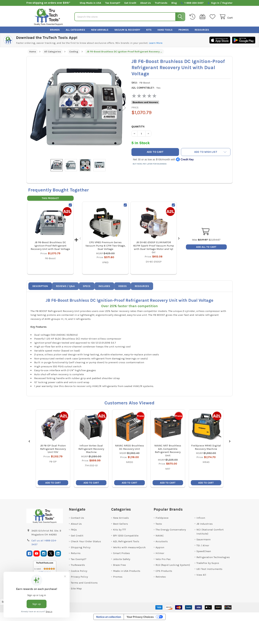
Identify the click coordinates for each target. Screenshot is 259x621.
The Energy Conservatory (171, 529)
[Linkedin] (58, 553)
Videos (122, 286)
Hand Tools (165, 29)
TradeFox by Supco (207, 563)
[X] (51, 553)
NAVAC (160, 535)
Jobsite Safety (121, 559)
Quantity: (138, 126)
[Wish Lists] (213, 17)
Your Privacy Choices (140, 617)
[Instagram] (44, 553)
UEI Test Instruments (209, 569)
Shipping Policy (80, 547)
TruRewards (78, 564)
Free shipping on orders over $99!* (48, 2)
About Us (145, 2)
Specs (86, 286)
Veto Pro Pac (163, 559)
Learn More (155, 42)
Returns (76, 553)
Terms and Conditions (84, 582)
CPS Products (164, 570)
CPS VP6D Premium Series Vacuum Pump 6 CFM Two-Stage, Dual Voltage (105, 246)
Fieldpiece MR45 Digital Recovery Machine (206, 447)
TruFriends (161, 2)
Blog (174, 2)
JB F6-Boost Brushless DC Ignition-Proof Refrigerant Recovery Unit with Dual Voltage (50, 246)
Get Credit (130, 2)
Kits (149, 29)
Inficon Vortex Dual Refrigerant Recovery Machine (91, 449)
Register (227, 2)
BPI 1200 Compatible (125, 535)
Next (124, 107)
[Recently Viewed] (193, 17)
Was (200, 239)
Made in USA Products (126, 570)
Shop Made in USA (90, 2)
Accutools (162, 541)
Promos (183, 29)
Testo (159, 523)
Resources (202, 29)
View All (201, 574)
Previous (32, 107)
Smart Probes (121, 553)
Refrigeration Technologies (213, 557)
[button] (205, 152)
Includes (104, 286)
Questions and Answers (145, 102)
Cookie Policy (79, 570)
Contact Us (77, 517)
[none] (78, 107)
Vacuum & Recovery (127, 29)
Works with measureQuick (129, 547)
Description (40, 286)
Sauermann (203, 539)
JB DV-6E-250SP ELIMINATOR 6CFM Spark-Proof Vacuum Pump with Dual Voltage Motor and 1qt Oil (153, 247)
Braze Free (119, 564)
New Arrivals (99, 29)
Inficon (200, 517)
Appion (160, 547)
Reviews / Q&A (65, 286)
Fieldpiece (162, 517)
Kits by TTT (119, 529)
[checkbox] (70, 205)
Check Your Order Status (86, 541)
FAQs (74, 529)
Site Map (76, 588)
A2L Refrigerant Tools (126, 541)
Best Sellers (120, 523)
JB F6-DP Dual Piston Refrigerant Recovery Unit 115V (53, 449)
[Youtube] (36, 553)
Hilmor (160, 553)
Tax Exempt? (112, 2)
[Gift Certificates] (203, 17)
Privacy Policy (79, 576)
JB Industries (204, 523)
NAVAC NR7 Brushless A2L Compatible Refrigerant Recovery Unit (167, 450)
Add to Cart (53, 482)
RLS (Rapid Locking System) (173, 564)
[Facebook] (29, 553)
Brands (55, 29)
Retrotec (161, 576)
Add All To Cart (206, 246)
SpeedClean (203, 551)
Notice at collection (108, 617)
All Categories (75, 29)
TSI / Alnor (202, 545)
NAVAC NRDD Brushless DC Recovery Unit (129, 447)
